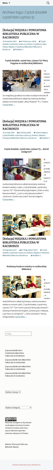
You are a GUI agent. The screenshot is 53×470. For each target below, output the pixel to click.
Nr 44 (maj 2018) (25, 132)
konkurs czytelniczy (34, 44)
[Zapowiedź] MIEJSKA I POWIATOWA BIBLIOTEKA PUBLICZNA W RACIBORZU (15, 353)
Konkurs (35, 135)
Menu (5, 3)
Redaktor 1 (19, 49)
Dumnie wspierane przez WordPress (26, 465)
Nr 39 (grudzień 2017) (29, 250)
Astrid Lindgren (41, 132)
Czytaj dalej (9, 104)
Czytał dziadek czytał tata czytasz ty (17, 135)
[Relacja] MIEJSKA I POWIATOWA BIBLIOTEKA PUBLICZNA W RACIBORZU (24, 33)
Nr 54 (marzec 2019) (28, 41)
